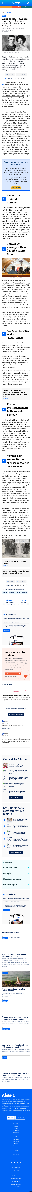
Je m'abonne (6, 7)
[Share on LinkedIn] (18, 78)
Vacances (5, 973)
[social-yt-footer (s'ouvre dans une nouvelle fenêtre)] (11, 1163)
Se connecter (20, 1117)
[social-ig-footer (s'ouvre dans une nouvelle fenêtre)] (20, 1163)
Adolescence (6, 1029)
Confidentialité (16, 1187)
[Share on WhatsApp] (26, 78)
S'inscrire (6, 630)
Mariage (24, 592)
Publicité (16, 1150)
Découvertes (16, 1132)
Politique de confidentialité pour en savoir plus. (15, 626)
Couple (9, 12)
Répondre (4, 728)
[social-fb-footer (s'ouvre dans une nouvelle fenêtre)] (14, 1163)
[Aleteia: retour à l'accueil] (16, 2)
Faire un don (16, 187)
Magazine (16, 1143)
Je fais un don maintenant (12, 674)
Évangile (7, 873)
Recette (5, 938)
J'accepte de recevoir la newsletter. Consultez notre (15, 626)
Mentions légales (16, 1176)
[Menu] (6, 3)
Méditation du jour (12, 879)
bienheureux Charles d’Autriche (13, 96)
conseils (11, 592)
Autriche (4, 592)
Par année (16, 1157)
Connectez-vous (22, 708)
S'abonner (10, 1117)
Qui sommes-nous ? (16, 1173)
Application (16, 1141)
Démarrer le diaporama (21, 541)
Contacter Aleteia (16, 1181)
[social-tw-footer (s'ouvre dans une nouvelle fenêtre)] (17, 1163)
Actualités (16, 1126)
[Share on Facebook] (15, 78)
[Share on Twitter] (21, 78)
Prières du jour (10, 884)
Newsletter (16, 1139)
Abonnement (16, 1146)
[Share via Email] (23, 78)
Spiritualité (16, 1130)
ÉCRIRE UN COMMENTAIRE (16, 714)
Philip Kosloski (5, 31)
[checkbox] (3, 625)
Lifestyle (3, 12)
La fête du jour (10, 868)
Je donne (15, 7)
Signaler (9, 728)
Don (16, 1148)
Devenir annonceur (16, 1178)
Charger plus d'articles (16, 797)
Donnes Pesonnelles (16, 1184)
